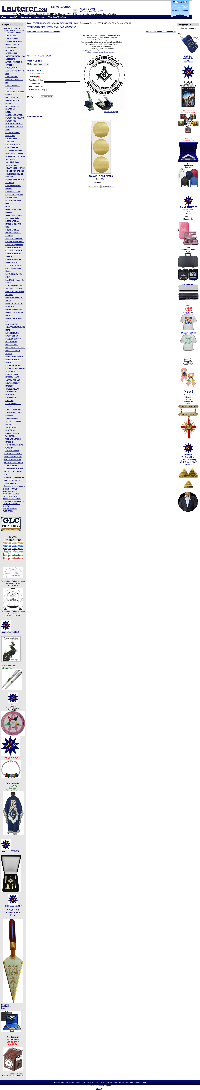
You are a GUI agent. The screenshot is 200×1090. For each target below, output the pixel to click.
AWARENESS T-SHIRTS (12, 499)
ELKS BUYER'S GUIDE (13, 457)
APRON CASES (11, 36)
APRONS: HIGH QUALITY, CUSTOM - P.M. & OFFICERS (15, 56)
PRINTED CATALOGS (11, 494)
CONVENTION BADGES (14, 171)
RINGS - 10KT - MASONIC (15, 357)
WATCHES (9, 448)
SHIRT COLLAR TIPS (13, 410)
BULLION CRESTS (12, 145)
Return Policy (100, 1082)
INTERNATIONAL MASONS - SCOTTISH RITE (13, 224)
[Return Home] (4, 19)
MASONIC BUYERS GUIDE (14, 30)
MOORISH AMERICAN (12, 460)
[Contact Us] (26, 19)
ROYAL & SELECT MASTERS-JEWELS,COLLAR (12, 386)
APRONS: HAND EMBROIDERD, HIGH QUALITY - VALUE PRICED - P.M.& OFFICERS (13, 44)
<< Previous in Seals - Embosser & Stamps (43, 32)
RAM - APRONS (11, 345)
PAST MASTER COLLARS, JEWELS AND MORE (15, 327)
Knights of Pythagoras (14, 245)
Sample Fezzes (10, 483)
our (188, 60)
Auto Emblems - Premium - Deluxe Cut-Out (14, 80)
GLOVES (8, 206)
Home (29, 23)
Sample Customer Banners (14, 486)
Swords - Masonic (12, 433)
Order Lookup (141, 1082)
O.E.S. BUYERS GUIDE (13, 454)
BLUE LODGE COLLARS (14, 118)
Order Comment (66, 1082)
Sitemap (121, 1082)
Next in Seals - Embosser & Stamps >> (161, 32)
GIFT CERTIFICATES (10, 496)
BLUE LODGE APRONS (14, 115)
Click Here (74, 14)
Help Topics (130, 1082)
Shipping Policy (88, 1082)
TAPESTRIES (10, 436)
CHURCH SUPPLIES (11, 489)
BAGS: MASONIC (12, 97)
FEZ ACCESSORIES (13, 200)
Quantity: (30, 97)
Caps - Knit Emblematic (14, 153)
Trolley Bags (188, 62)
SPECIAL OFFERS (10, 509)
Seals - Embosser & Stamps (85, 23)
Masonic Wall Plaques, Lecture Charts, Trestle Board (14, 312)
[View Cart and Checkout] (57, 19)
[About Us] (13, 19)
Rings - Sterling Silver (13, 365)
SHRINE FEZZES (11, 418)
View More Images (111, 112)
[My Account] (39, 19)
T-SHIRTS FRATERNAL (14, 445)
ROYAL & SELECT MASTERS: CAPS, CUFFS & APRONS (12, 377)
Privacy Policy (112, 1082)
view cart (175, 10)
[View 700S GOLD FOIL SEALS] (107, 188)
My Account (77, 1082)
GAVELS (8, 203)
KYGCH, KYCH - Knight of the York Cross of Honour (14, 268)
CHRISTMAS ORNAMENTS (13, 501)
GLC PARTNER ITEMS (12, 480)
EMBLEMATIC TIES (12, 192)
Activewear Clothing (13, 33)
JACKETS (9, 236)
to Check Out (188, 58)
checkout (184, 10)
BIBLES (8, 112)
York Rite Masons (12, 451)
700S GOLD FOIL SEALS (101, 176)
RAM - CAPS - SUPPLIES (15, 348)
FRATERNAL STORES (11, 28)
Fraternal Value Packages (14, 477)
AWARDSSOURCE (10, 491)
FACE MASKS (8, 511)
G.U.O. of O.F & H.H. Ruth (13, 469)
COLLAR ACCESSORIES (15, 168)
